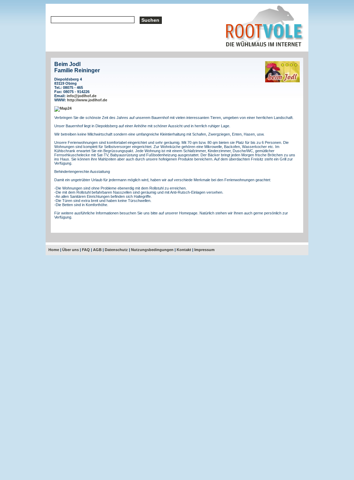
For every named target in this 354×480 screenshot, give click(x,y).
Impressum (204, 250)
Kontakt (184, 250)
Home (53, 250)
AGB (97, 250)
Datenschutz (116, 250)
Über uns (70, 250)
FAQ (86, 250)
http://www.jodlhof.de (87, 100)
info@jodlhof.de (81, 96)
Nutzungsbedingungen (152, 250)
